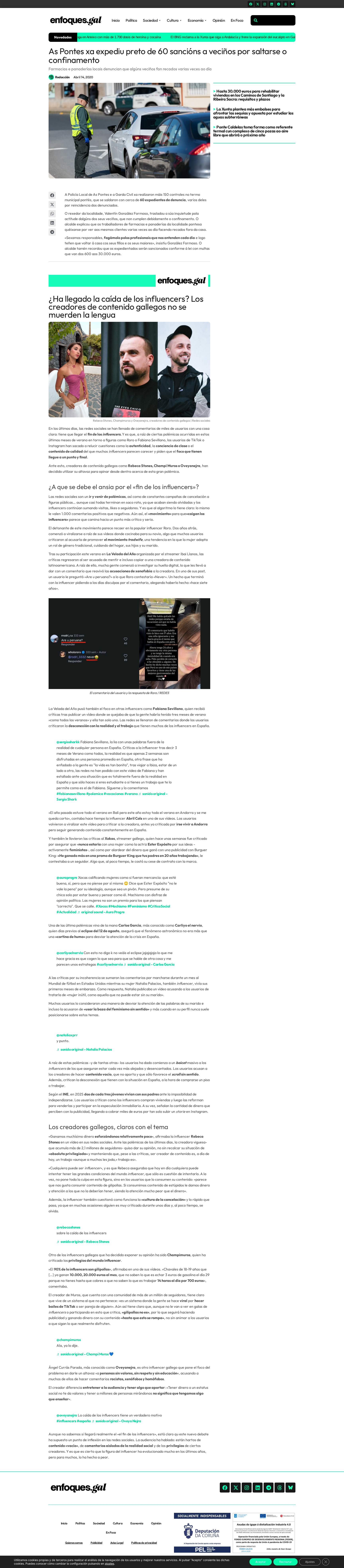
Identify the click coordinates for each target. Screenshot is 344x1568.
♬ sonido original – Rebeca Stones (83, 1241)
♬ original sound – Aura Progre (101, 912)
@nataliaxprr (67, 1035)
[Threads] (285, 4)
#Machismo (117, 906)
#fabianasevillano (71, 793)
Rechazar (285, 1561)
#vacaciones (114, 793)
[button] (52, 195)
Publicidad (96, 1543)
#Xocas (102, 906)
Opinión (156, 1523)
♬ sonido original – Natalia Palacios (84, 1049)
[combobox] (273, 20)
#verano (131, 793)
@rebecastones (68, 1227)
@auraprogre (67, 877)
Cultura (118, 1523)
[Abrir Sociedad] (160, 20)
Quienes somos (74, 1543)
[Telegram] (278, 4)
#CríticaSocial (159, 906)
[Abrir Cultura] (181, 20)
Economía (136, 1523)
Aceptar (260, 1561)
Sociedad (99, 1523)
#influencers (66, 1421)
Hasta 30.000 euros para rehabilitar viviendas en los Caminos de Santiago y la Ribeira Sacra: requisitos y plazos (248, 95)
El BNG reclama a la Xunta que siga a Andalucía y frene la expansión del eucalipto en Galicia (198, 37)
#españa (84, 1421)
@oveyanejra (67, 1415)
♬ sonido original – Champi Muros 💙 (85, 1354)
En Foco (111, 1532)
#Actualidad (66, 912)
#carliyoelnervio (110, 964)
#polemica (94, 793)
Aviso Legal (116, 1543)
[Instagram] (265, 4)
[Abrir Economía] (205, 20)
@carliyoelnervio (70, 952)
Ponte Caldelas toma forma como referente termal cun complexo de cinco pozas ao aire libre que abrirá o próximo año (253, 130)
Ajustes (310, 1561)
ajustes (109, 1563)
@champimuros (69, 1339)
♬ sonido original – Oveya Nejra (116, 1421)
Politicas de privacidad (144, 1543)
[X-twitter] (258, 4)
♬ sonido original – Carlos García (149, 964)
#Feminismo (137, 906)
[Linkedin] (272, 4)
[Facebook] (251, 4)
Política (80, 1523)
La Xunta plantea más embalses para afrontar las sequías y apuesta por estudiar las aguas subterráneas (253, 113)
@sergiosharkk (68, 742)
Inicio (64, 1523)
